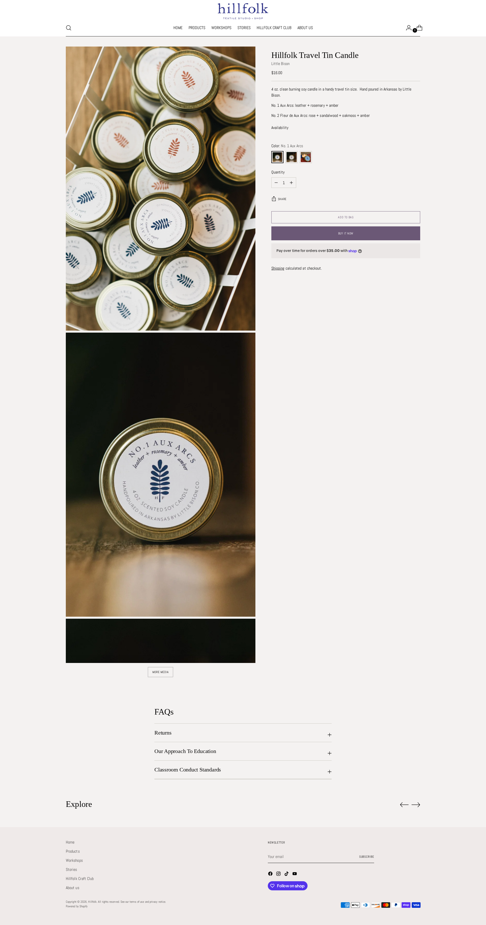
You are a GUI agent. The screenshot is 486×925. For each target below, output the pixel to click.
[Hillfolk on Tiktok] (287, 874)
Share (282, 199)
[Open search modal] (69, 28)
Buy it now (345, 233)
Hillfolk (92, 902)
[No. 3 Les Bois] (306, 157)
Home (70, 842)
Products (73, 851)
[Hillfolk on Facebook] (271, 874)
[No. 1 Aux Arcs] (277, 157)
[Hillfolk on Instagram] (279, 874)
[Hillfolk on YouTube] (295, 874)
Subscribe (366, 857)
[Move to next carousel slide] (416, 804)
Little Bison (280, 63)
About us (72, 887)
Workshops (74, 860)
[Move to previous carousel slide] (404, 805)
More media (160, 672)
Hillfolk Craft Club (80, 878)
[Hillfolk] (243, 11)
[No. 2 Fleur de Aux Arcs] (292, 157)
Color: (287, 145)
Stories (71, 869)
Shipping (278, 268)
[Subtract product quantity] (276, 183)
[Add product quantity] (291, 183)
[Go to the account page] (407, 28)
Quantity (278, 172)
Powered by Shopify (77, 906)
